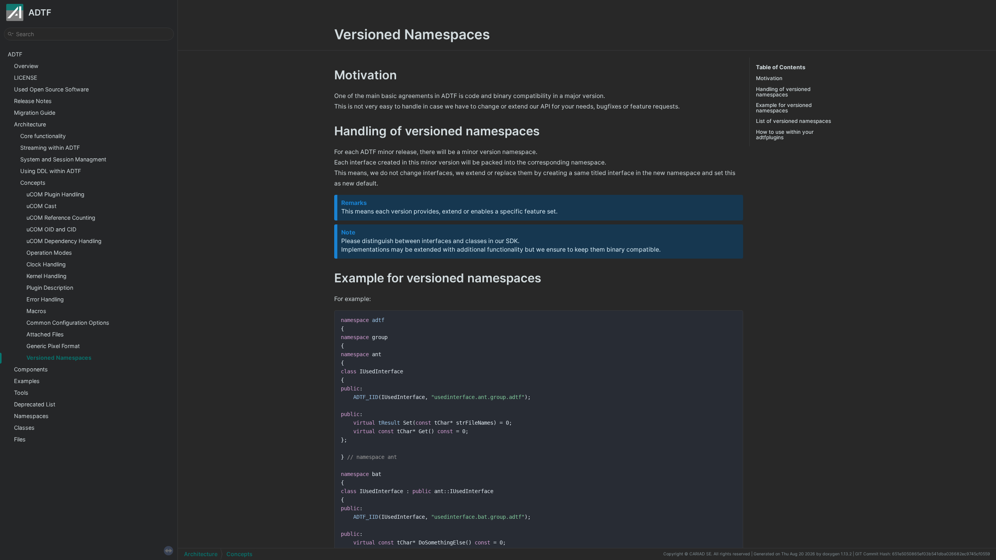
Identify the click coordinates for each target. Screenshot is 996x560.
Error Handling (45, 299)
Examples (27, 381)
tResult (389, 423)
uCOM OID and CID (51, 229)
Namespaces (31, 416)
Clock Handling (46, 264)
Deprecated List (34, 404)
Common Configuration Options (67, 322)
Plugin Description (49, 287)
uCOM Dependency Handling (64, 241)
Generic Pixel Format (53, 346)
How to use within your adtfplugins (785, 134)
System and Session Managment (63, 159)
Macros (36, 311)
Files (20, 439)
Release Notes (33, 101)
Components (31, 369)
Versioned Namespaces (58, 357)
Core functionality (43, 136)
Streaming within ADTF (50, 147)
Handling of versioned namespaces (783, 92)
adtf (378, 320)
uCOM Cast (41, 206)
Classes (24, 427)
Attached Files (45, 334)
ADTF (15, 54)
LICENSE (25, 77)
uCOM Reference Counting (60, 217)
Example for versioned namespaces (784, 108)
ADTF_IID (365, 397)
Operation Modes (49, 252)
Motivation (769, 78)
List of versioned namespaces (793, 121)
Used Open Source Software (51, 89)
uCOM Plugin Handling (55, 194)
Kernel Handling (46, 276)
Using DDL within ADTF (50, 171)
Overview (26, 66)
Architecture (30, 124)
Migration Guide (34, 112)
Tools (21, 392)
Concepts (33, 182)
